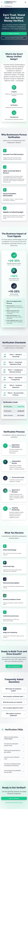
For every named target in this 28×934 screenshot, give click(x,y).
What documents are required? (12, 702)
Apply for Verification (14, 33)
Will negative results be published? (13, 714)
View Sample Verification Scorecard (14, 802)
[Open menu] (25, 2)
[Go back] (2, 2)
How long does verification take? (13, 696)
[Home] (1, 6)
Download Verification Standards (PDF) (14, 37)
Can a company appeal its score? (13, 708)
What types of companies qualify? (13, 690)
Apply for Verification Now (14, 666)
